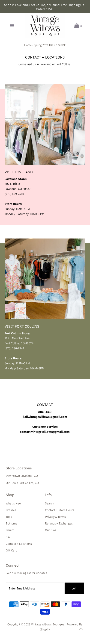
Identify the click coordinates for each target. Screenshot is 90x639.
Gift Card (12, 550)
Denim (10, 530)
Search (49, 503)
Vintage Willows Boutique (47, 624)
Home (28, 45)
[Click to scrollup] (80, 629)
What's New (13, 503)
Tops (9, 517)
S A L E (10, 537)
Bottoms (11, 523)
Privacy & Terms (55, 517)
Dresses (11, 510)
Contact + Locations (19, 544)
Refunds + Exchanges (59, 523)
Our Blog (50, 530)
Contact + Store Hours (59, 510)
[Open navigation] (12, 26)
